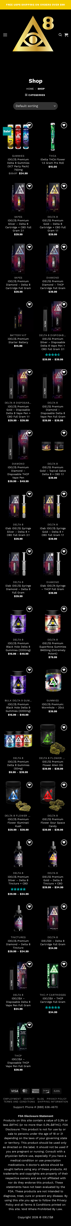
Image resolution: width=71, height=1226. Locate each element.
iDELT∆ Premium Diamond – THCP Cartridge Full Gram (52, 285)
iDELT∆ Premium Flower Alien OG (52, 763)
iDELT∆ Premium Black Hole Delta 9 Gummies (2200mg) (18, 708)
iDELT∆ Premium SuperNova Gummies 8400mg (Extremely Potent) (52, 648)
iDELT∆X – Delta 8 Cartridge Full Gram (52, 942)
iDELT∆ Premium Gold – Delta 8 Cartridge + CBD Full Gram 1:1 (53, 225)
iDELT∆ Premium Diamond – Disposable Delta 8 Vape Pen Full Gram (52, 411)
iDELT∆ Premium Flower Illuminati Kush (18, 823)
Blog (40, 1099)
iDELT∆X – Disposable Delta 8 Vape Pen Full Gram (18, 1002)
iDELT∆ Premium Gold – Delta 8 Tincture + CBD (52, 880)
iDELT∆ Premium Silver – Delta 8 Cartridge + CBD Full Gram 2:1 (18, 225)
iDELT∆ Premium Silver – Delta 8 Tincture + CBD (18, 880)
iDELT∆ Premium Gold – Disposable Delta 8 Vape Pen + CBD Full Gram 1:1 (18, 411)
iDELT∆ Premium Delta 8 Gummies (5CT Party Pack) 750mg (18, 164)
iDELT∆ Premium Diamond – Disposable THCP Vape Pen (18, 472)
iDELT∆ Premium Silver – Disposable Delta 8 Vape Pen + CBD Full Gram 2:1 (52, 344)
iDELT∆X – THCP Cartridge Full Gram (52, 1000)
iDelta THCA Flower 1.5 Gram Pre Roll (53, 161)
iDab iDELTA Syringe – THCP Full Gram (53, 587)
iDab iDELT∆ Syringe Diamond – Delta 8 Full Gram (18, 589)
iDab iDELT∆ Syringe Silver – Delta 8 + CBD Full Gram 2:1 (18, 532)
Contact (29, 1099)
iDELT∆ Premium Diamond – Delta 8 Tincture (18, 944)
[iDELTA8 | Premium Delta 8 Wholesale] (33, 35)
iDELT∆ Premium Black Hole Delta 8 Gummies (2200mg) (18, 647)
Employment (12, 1099)
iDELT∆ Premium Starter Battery (18, 340)
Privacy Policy (57, 1099)
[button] (5, 34)
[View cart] (66, 35)
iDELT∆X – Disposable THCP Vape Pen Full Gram (18, 1063)
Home (30, 88)
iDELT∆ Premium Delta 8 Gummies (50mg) (18, 765)
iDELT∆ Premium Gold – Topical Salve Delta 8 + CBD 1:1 (53, 471)
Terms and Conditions (19, 1101)
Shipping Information (53, 1101)
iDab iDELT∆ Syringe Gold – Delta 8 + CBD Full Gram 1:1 (53, 532)
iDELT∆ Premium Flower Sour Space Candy (53, 823)
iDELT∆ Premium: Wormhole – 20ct (53, 706)
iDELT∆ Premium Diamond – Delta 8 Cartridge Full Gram (18, 285)
